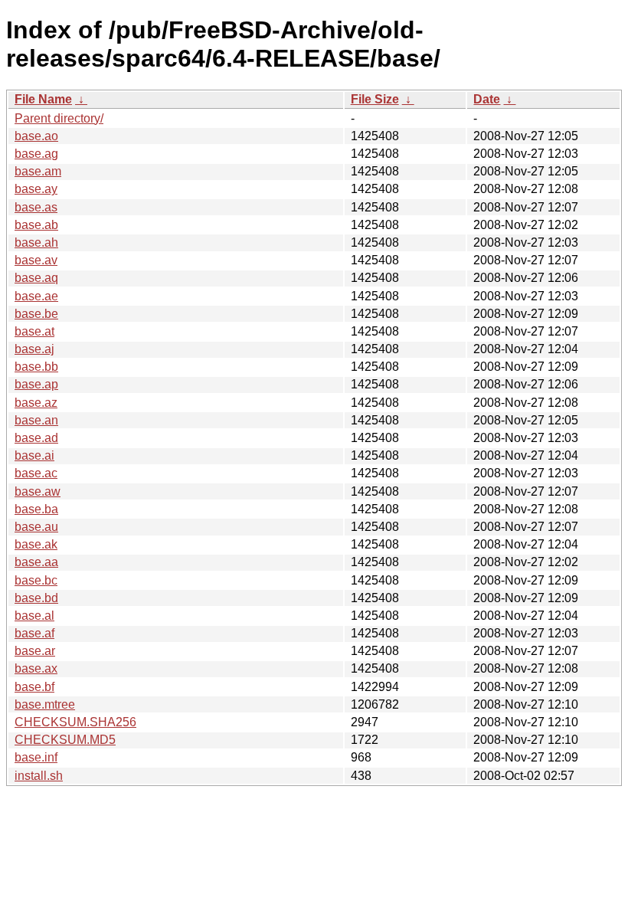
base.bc (36, 580)
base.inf (36, 757)
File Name (43, 99)
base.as (36, 207)
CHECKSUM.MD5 (65, 739)
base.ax (36, 668)
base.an (36, 420)
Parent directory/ (59, 118)
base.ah (36, 242)
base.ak (36, 544)
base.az (36, 402)
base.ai (34, 455)
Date (486, 99)
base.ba (36, 509)
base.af (34, 633)
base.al (34, 615)
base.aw (38, 491)
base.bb (36, 366)
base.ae (36, 296)
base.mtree (45, 704)
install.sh (39, 775)
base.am (38, 171)
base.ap (36, 384)
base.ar (35, 650)
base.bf (34, 686)
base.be (36, 313)
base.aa (36, 561)
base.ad (36, 437)
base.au (36, 526)
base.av (36, 260)
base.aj (34, 348)
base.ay (36, 188)
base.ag (36, 153)
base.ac (36, 473)
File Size (375, 99)
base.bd (36, 597)
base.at (34, 331)
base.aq (36, 277)
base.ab (36, 224)
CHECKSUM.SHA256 (75, 722)
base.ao (36, 135)
